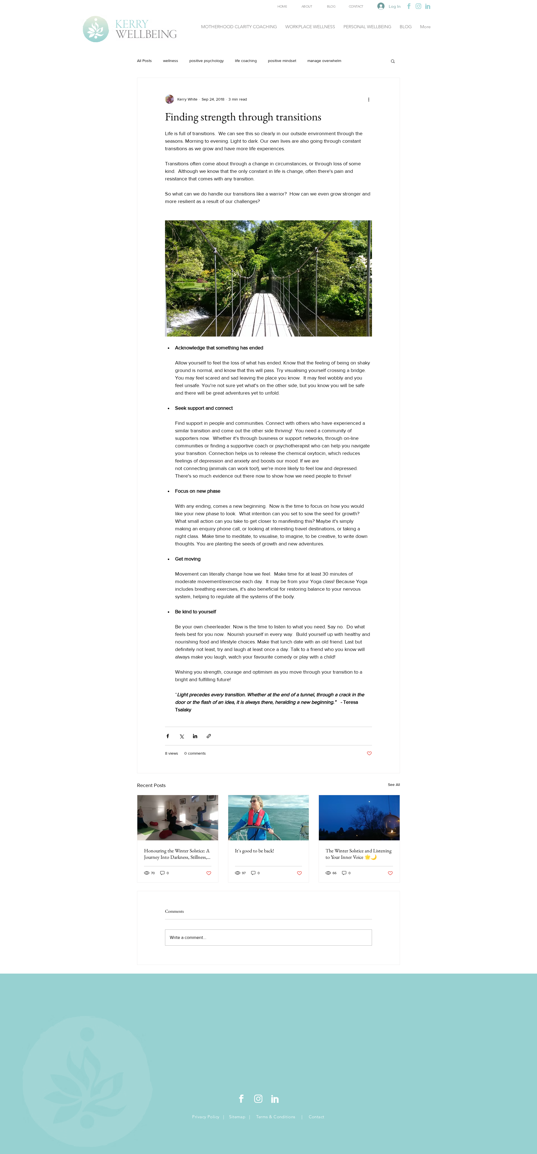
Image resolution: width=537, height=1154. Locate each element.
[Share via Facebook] (167, 736)
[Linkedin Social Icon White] (275, 1099)
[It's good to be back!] (268, 817)
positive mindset (282, 60)
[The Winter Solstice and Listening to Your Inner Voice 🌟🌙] (359, 817)
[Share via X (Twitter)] (181, 736)
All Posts (144, 60)
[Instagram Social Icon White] (258, 1099)
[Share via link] (208, 736)
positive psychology (206, 60)
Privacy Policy (206, 1116)
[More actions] (368, 99)
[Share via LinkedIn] (195, 736)
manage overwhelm (324, 60)
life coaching (246, 60)
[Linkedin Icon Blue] (428, 6)
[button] (392, 61)
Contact (316, 1116)
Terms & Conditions (275, 1116)
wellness (170, 60)
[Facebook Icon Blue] (409, 6)
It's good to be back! (254, 850)
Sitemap (238, 1116)
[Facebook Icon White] (241, 1099)
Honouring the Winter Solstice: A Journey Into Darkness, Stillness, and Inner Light (176, 853)
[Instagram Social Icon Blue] (418, 6)
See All (394, 784)
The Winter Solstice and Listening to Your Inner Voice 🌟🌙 (359, 853)
